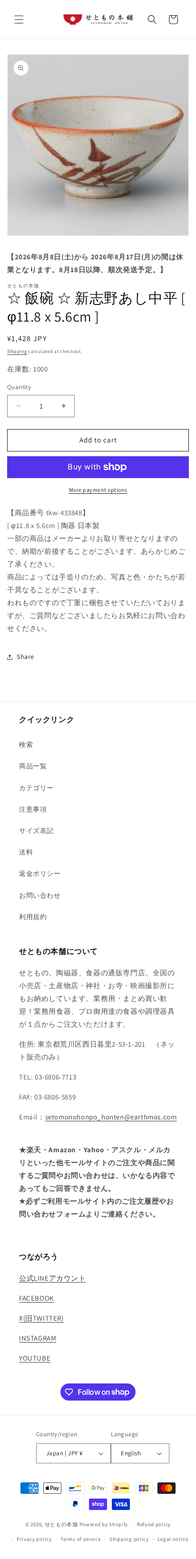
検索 (26, 744)
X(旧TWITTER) (41, 1318)
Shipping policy (129, 1539)
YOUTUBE (34, 1358)
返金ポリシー (40, 873)
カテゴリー (36, 788)
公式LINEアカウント (52, 1278)
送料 (26, 852)
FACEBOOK (36, 1298)
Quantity (19, 387)
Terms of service (80, 1539)
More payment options (98, 489)
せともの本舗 (61, 1524)
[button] (19, 19)
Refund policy (154, 1524)
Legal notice (172, 1539)
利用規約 (33, 916)
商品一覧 (33, 766)
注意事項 (33, 809)
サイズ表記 (36, 830)
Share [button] (25, 656)
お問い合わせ (40, 895)
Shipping (17, 351)
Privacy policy (34, 1539)
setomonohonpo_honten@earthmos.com (111, 1116)
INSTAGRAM (37, 1338)
